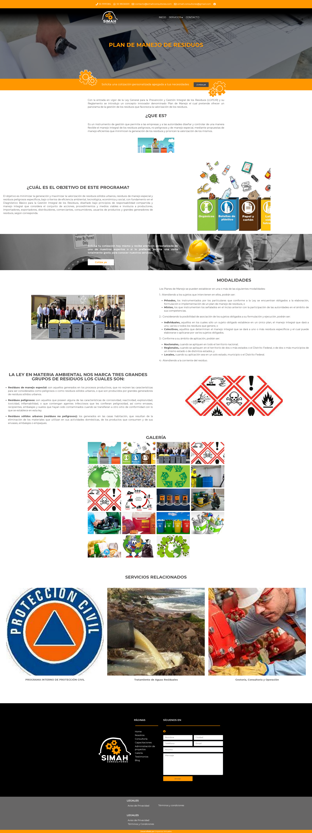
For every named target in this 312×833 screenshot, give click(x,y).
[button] (201, 84)
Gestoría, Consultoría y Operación (257, 679)
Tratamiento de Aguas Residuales (156, 679)
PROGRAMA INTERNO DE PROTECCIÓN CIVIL (55, 679)
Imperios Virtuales (163, 831)
